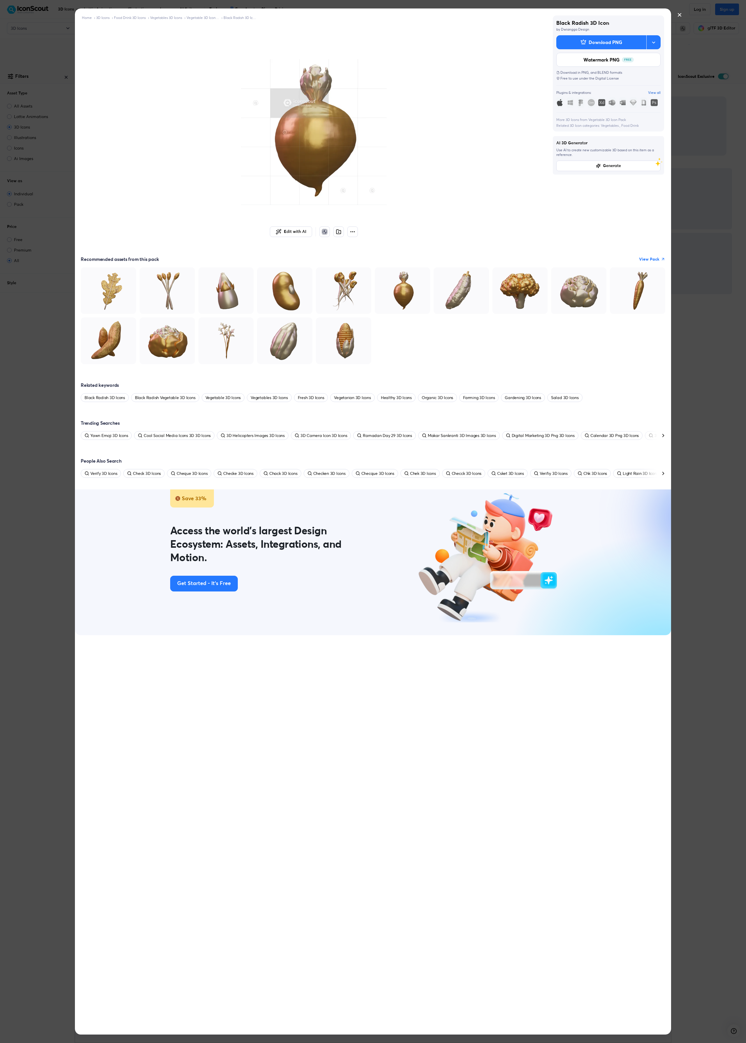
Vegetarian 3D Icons (352, 397)
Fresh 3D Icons (311, 397)
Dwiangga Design (575, 29)
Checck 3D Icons (466, 473)
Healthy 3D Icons (396, 397)
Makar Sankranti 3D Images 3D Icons (462, 435)
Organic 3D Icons (437, 397)
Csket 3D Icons (510, 473)
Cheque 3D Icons (192, 473)
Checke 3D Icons (238, 473)
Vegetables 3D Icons (166, 17)
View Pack (649, 259)
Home (87, 17)
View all (654, 92)
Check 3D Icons (147, 473)
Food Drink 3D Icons (130, 17)
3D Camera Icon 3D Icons (323, 435)
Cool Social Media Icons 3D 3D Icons (177, 435)
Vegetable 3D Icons (223, 397)
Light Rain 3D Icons (640, 473)
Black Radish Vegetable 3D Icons (165, 397)
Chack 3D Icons (283, 473)
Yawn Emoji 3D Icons (109, 435)
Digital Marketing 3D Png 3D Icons (543, 435)
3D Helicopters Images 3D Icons (255, 435)
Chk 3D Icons (595, 473)
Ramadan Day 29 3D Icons (387, 435)
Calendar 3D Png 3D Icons (614, 435)
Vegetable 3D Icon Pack (202, 17)
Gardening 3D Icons (523, 397)
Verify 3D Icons (103, 473)
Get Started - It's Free (204, 583)
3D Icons (103, 17)
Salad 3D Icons (565, 397)
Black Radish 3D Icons (240, 17)
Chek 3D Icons (423, 473)
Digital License (607, 78)
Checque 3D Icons (377, 473)
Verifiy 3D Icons (554, 473)
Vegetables (610, 125)
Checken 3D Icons (329, 473)
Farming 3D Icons (479, 397)
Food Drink (630, 125)
